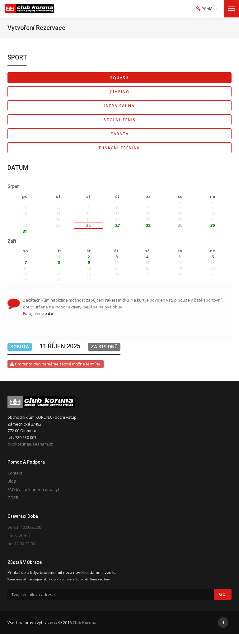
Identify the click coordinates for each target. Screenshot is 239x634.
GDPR (12, 497)
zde (49, 313)
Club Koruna (84, 622)
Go (222, 594)
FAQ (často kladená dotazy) (33, 489)
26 (88, 225)
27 (117, 225)
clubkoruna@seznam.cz (30, 444)
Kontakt (14, 473)
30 (212, 225)
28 (148, 225)
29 (180, 225)
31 (25, 231)
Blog (11, 481)
